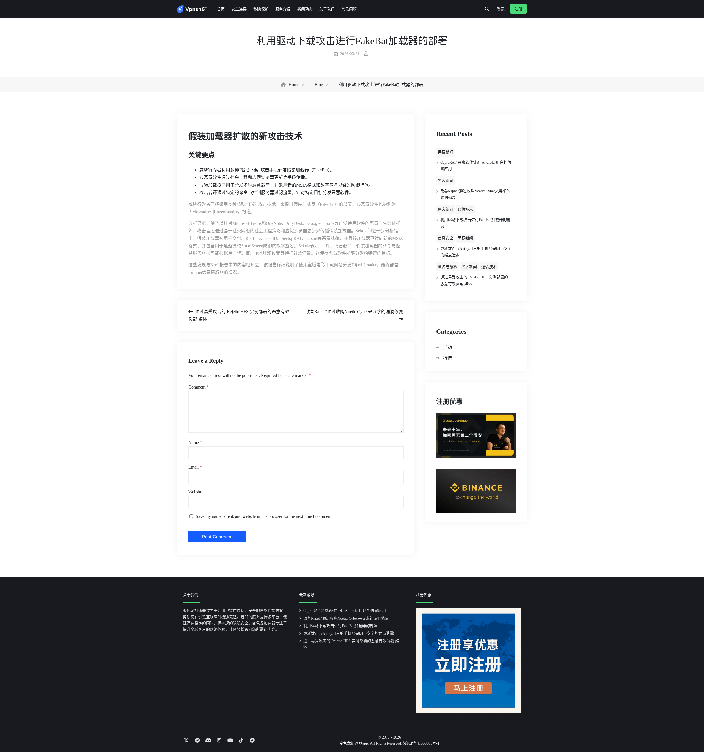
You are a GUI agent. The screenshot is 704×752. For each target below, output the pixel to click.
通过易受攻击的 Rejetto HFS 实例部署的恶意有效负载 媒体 (238, 315)
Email (195, 467)
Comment (198, 387)
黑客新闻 (445, 152)
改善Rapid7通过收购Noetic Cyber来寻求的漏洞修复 (354, 311)
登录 (501, 9)
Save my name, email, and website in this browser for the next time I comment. (264, 516)
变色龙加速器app (353, 743)
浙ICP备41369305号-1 (421, 743)
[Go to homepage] (192, 9)
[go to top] (689, 732)
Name (195, 442)
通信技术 (465, 209)
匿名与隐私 (447, 267)
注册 (518, 9)
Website (195, 492)
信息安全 (445, 238)
